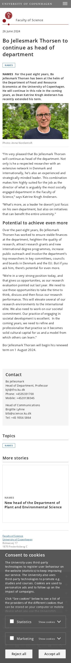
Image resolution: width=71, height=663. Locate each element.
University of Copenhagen (17, 539)
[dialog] (35, 606)
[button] (65, 3)
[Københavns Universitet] (7, 18)
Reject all (19, 654)
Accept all (52, 654)
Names (9, 65)
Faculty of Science (13, 535)
